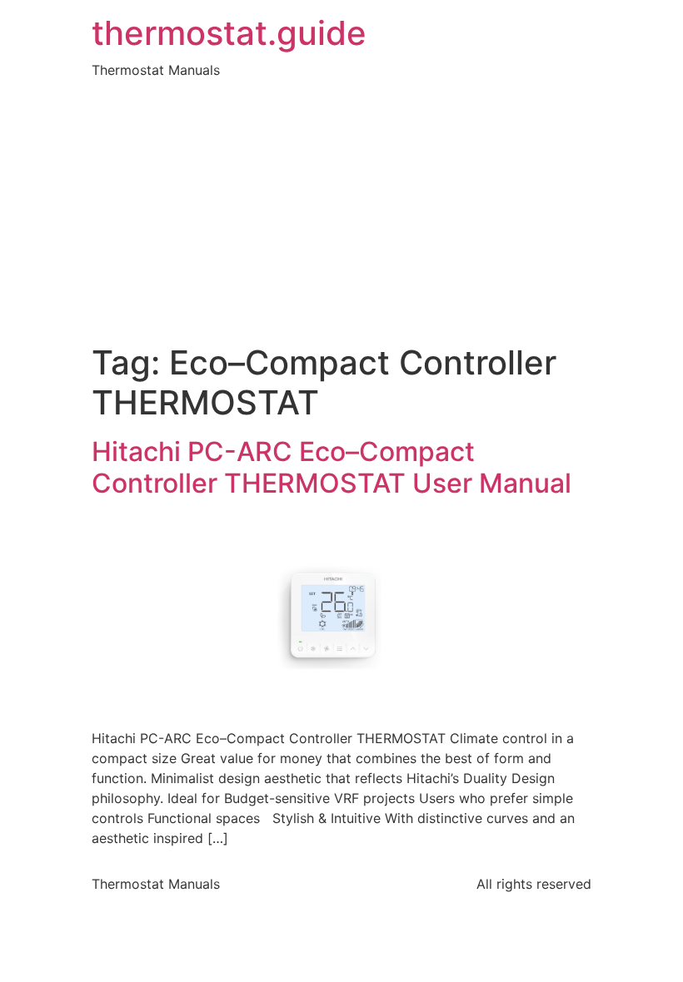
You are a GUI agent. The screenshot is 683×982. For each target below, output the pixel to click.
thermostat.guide (229, 33)
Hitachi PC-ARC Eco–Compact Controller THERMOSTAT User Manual (331, 467)
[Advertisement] (341, 218)
